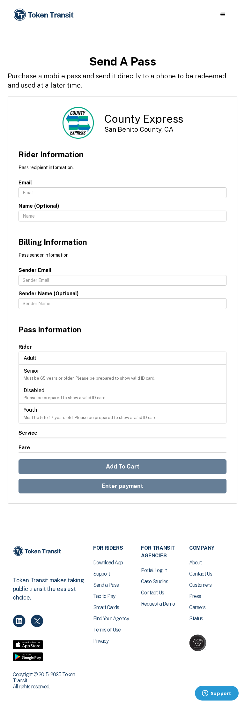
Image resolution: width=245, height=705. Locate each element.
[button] (222, 14)
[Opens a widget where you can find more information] (217, 694)
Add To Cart (122, 466)
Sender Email (35, 270)
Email (25, 183)
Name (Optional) (39, 206)
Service (28, 433)
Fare (24, 448)
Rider (25, 347)
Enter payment (122, 486)
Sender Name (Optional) (49, 294)
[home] (45, 14)
